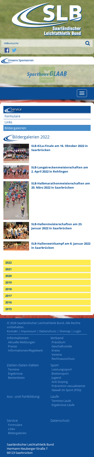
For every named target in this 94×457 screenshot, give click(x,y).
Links (8, 122)
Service (12, 420)
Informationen (18, 338)
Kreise (56, 350)
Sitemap (64, 331)
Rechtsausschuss (63, 359)
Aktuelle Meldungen (21, 342)
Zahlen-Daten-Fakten (23, 365)
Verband (56, 338)
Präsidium (58, 342)
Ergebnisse (15, 373)
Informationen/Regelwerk (25, 350)
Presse (12, 346)
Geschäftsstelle (62, 346)
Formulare (12, 116)
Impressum (28, 331)
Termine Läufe (61, 401)
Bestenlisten (16, 378)
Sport (54, 365)
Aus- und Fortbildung (23, 396)
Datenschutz (47, 331)
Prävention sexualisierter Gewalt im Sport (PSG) (68, 388)
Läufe (54, 396)
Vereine (57, 354)
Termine (13, 369)
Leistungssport (62, 369)
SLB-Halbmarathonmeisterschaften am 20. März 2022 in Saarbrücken (60, 185)
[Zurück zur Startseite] (47, 19)
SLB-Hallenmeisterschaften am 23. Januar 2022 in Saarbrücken (56, 226)
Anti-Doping (60, 382)
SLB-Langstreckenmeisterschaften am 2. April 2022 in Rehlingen (59, 169)
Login (77, 331)
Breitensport (60, 373)
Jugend (56, 378)
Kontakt (12, 331)
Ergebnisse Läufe (63, 405)
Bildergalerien (15, 128)
